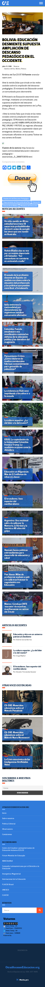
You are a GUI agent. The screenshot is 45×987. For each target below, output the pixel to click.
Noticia (23, 69)
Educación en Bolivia (10, 206)
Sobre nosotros (8, 818)
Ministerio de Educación (28, 206)
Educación (36, 202)
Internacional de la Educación (14, 879)
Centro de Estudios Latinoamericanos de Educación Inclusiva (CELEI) (18, 849)
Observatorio (7, 829)
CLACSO (5, 895)
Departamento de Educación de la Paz (16, 202)
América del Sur (9, 69)
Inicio (4, 813)
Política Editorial (8, 824)
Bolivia (18, 69)
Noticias (16, 66)
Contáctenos (7, 834)
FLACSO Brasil (8, 884)
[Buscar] (40, 910)
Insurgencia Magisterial (11, 874)
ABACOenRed (7, 861)
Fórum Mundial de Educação (13, 856)
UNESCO (5, 890)
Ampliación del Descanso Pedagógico (16, 199)
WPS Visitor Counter (18, 935)
